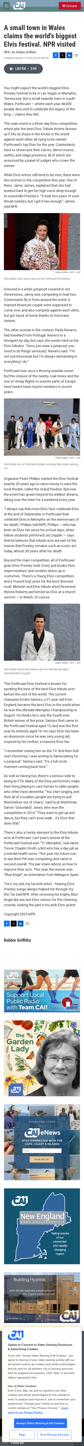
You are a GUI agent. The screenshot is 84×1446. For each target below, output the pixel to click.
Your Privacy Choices (54, 1434)
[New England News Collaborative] (42, 1226)
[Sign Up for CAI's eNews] (42, 1142)
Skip (22, 1434)
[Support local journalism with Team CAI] (42, 991)
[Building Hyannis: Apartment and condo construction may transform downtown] (42, 1297)
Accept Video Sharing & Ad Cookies (40, 1423)
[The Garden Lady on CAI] (42, 1058)
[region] (42, 1384)
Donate (71, 6)
